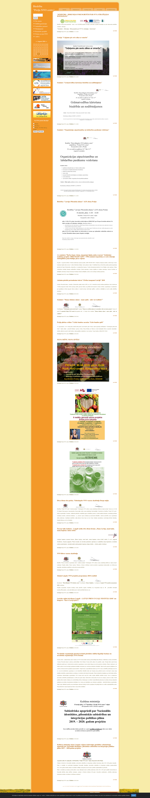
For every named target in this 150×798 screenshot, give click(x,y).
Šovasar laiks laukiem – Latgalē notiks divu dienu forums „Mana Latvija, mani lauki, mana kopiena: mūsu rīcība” (85, 530)
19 (85, 786)
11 (74, 786)
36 (108, 786)
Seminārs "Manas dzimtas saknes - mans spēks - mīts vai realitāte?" (80, 300)
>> (110, 786)
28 (97, 786)
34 (106, 786)
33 (104, 786)
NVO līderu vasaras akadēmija (67, 553)
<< (63, 786)
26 (94, 786)
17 (82, 786)
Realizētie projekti (41, 31)
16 (81, 786)
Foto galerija (99, 9)
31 (101, 786)
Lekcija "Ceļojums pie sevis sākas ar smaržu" (72, 37)
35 (107, 786)
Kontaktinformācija (111, 9)
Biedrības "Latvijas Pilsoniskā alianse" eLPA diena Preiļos (77, 201)
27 (96, 786)
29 (99, 786)
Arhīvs (37, 36)
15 (79, 786)
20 (86, 786)
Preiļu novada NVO (41, 34)
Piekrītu (133, 795)
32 (103, 786)
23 (90, 786)
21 (87, 786)
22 (89, 786)
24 (92, 786)
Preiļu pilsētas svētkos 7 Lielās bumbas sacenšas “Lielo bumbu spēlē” (80, 322)
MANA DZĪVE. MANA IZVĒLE (68, 339)
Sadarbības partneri (41, 26)
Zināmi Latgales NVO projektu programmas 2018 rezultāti (77, 576)
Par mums (38, 21)
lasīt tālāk (115, 30)
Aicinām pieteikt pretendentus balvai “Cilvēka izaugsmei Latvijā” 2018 (81, 280)
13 (76, 786)
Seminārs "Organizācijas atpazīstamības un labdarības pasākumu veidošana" (83, 130)
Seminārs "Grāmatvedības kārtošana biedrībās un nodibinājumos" (79, 82)
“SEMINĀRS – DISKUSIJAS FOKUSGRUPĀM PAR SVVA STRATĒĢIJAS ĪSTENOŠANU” (83, 15)
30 (100, 786)
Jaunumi (64, 9)
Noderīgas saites (87, 9)
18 (83, 786)
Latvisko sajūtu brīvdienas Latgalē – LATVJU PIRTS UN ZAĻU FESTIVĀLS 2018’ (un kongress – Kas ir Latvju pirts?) (86, 599)
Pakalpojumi (39, 29)
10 (72, 786)
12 (75, 786)
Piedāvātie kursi (76, 9)
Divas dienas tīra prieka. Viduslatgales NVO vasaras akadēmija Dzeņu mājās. (83, 500)
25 (93, 786)
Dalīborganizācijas (41, 24)
